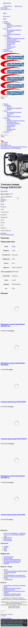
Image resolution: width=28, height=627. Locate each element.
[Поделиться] (4, 610)
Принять (3, 625)
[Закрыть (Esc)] (6, 610)
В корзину (3, 200)
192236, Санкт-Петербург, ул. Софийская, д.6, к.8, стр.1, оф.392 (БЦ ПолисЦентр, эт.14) (15, 535)
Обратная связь (8, 540)
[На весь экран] (2, 610)
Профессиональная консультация (15, 38)
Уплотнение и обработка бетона (12, 594)
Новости (9, 24)
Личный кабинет (8, 51)
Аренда (9, 32)
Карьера (9, 27)
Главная (3, 146)
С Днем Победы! (8, 579)
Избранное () (6, 16)
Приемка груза (11, 44)
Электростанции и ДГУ (7, 148)
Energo (2, 204)
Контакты (6, 49)
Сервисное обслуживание (14, 34)
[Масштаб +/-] (1, 610)
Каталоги (9, 48)
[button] (1, 329)
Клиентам (6, 35)
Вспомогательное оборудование (18, 146)
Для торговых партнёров (13, 41)
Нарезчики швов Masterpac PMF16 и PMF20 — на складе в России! (15, 571)
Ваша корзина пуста (6, 9)
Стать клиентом (11, 42)
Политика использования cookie (12, 560)
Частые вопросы (11, 46)
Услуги (5, 28)
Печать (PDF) (4, 191)
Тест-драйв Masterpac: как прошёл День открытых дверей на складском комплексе (15, 576)
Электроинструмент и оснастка (12, 595)
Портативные (17, 148)
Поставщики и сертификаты (14, 25)
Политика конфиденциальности (12, 559)
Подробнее (3, 233)
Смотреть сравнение (6, 618)
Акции (8, 37)
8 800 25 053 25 (8, 537)
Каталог (6, 21)
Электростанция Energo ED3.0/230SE (13, 402)
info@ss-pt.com (7, 3)
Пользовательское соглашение (12, 562)
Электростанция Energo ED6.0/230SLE (14, 439)
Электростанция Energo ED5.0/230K (13, 514)
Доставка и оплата (12, 39)
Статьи (9, 45)
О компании (7, 23)
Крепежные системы (9, 589)
